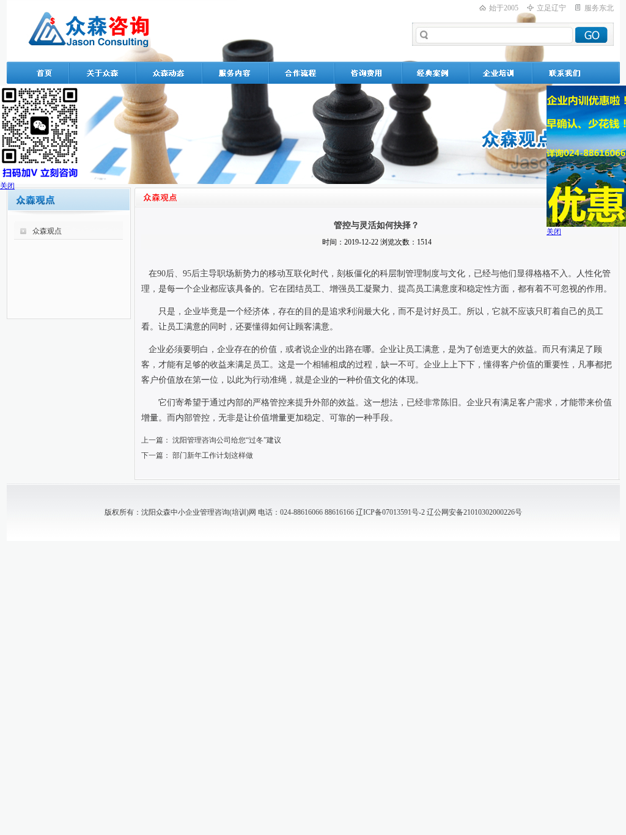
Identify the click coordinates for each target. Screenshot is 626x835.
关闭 (7, 186)
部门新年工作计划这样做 (212, 455)
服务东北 (599, 8)
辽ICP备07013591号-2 (390, 512)
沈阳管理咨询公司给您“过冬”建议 (226, 440)
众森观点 (47, 231)
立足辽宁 (551, 8)
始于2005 (503, 8)
